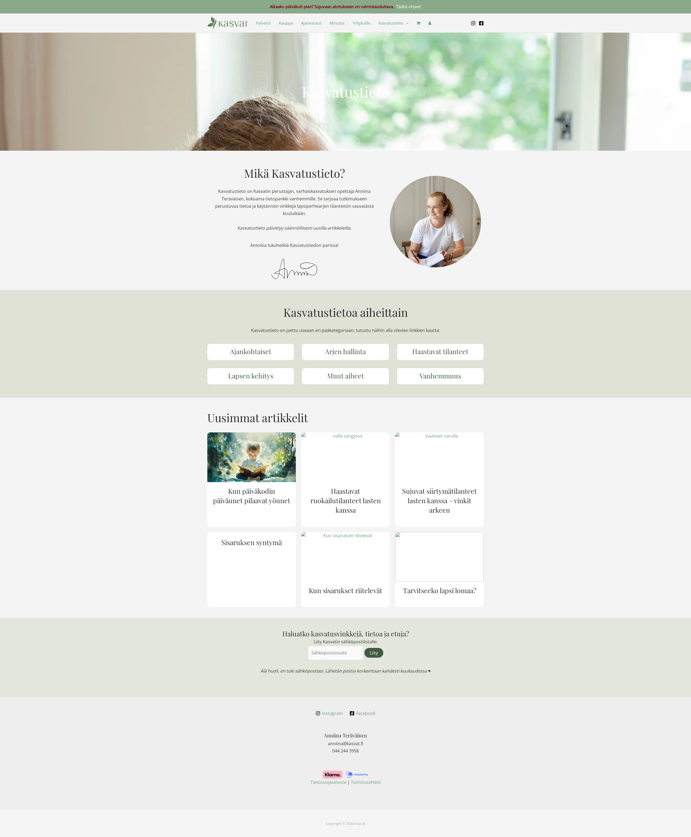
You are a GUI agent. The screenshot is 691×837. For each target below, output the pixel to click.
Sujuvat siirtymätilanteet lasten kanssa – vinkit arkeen (439, 500)
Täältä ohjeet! (408, 6)
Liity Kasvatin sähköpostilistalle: (346, 642)
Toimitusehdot (366, 782)
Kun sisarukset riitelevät (345, 590)
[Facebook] (481, 23)
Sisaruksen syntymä (251, 542)
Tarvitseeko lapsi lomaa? (439, 590)
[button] (405, 23)
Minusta (337, 23)
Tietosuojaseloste (328, 782)
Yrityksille (361, 23)
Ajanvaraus (311, 23)
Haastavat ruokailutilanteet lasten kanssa (345, 500)
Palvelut (263, 23)
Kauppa (286, 23)
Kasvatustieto (390, 23)
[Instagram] (473, 23)
